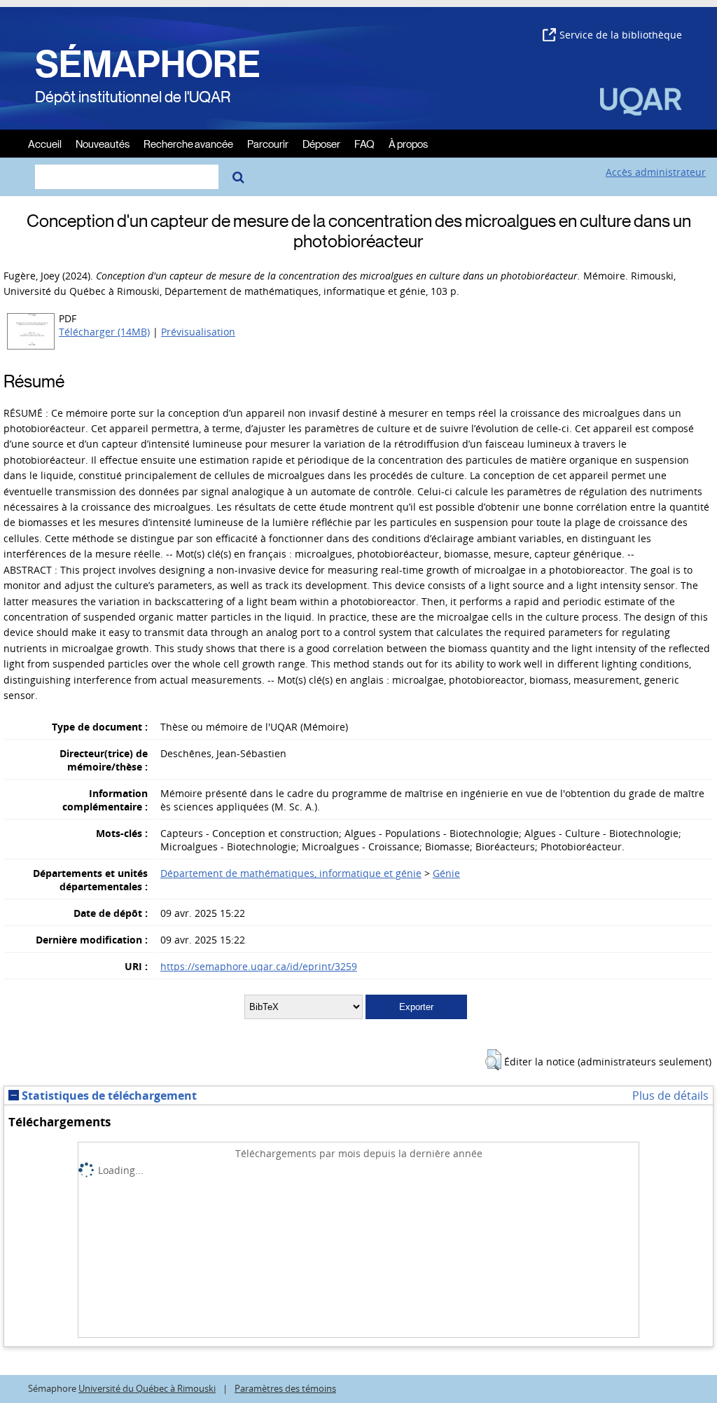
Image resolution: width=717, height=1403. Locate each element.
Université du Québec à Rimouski (147, 1389)
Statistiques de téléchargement (108, 1095)
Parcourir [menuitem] (267, 143)
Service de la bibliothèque (620, 34)
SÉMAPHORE (147, 64)
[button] (493, 1059)
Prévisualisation (198, 331)
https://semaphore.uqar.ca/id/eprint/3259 (258, 966)
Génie (446, 873)
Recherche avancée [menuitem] (188, 143)
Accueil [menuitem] (45, 143)
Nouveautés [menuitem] (103, 143)
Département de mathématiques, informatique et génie (291, 873)
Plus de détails (670, 1095)
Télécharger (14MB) (104, 331)
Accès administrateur (656, 172)
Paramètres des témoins (285, 1389)
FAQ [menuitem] (364, 143)
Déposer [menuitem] (321, 143)
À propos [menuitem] (408, 143)
